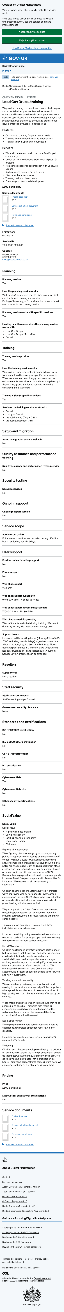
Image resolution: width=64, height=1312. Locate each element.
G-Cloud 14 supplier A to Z (14, 1196)
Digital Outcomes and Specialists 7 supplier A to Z (25, 1210)
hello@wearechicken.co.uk (15, 259)
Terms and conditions (22, 214)
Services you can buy (12, 1182)
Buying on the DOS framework (16, 1242)
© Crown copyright (32, 1304)
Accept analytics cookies (32, 31)
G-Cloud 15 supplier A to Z (14, 1201)
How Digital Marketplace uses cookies (32, 48)
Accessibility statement (13, 1262)
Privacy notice (41, 1258)
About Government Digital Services (18, 1191)
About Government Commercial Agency (21, 1186)
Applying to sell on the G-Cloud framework (22, 1227)
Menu (5, 70)
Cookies (28, 1258)
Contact (6, 1177)
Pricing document (20, 196)
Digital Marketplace (13, 66)
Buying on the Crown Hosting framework (21, 1246)
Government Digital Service (26, 1267)
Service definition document (25, 205)
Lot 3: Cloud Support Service (37, 85)
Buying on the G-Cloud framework (18, 1237)
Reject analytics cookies (32, 40)
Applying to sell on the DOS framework (20, 1232)
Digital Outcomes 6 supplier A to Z (18, 1206)
